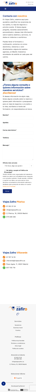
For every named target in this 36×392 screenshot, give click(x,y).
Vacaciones (18, 325)
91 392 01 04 (29, 2)
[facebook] (18, 314)
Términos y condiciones (18, 343)
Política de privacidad (18, 340)
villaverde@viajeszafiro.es (15, 261)
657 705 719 (10, 268)
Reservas (30, 4)
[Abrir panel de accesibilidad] (3, 384)
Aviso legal (18, 346)
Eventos (18, 330)
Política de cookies (18, 348)
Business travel (18, 327)
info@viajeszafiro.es (13, 210)
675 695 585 (10, 217)
